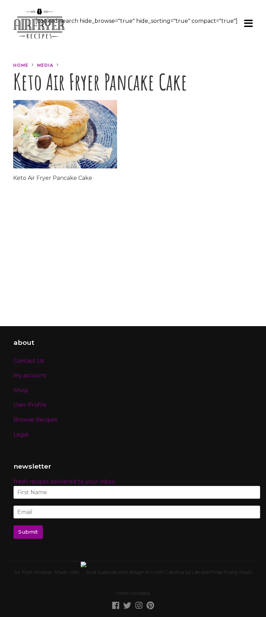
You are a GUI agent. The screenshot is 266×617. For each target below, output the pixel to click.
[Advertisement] (132, 258)
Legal (21, 434)
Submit (28, 532)
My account (30, 375)
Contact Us (29, 361)
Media (45, 65)
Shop (21, 390)
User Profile (30, 405)
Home (20, 65)
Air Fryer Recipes (32, 572)
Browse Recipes (35, 419)
